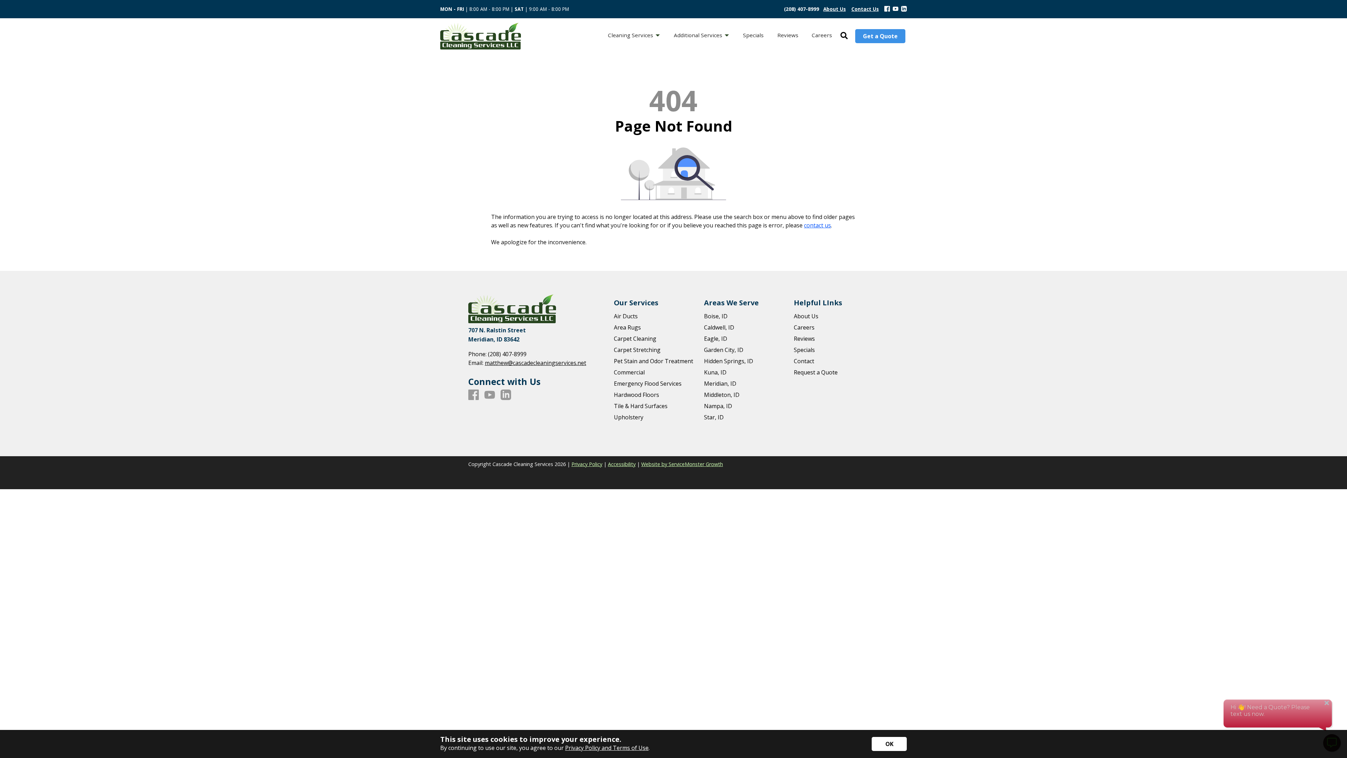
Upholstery (628, 417)
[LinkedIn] (904, 9)
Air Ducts (626, 316)
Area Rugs (627, 327)
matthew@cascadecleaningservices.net (535, 363)
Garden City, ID (723, 350)
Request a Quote (816, 372)
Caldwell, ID (719, 327)
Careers (804, 327)
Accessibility (622, 464)
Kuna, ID (715, 372)
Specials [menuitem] (753, 35)
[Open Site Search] (844, 36)
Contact (804, 361)
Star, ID (714, 417)
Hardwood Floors (636, 395)
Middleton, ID (721, 395)
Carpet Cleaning (635, 338)
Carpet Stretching (637, 350)
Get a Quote (880, 36)
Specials (804, 350)
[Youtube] (895, 9)
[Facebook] (887, 9)
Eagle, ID (715, 338)
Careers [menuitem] (822, 35)
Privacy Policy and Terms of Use (607, 748)
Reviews (804, 338)
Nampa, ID (718, 406)
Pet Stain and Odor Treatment (653, 361)
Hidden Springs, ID (728, 361)
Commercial (629, 372)
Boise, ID (716, 316)
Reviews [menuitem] (787, 35)
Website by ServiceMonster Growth (682, 464)
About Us (806, 316)
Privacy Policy (586, 464)
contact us (817, 225)
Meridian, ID (720, 383)
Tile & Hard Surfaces (641, 406)
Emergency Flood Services (648, 383)
